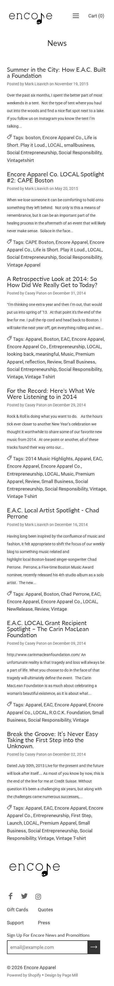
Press (44, 922)
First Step (81, 815)
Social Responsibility (80, 152)
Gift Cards (17, 909)
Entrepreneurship (67, 346)
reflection (35, 362)
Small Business (79, 362)
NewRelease (20, 609)
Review (54, 362)
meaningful (47, 354)
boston (32, 137)
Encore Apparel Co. (62, 137)
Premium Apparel (58, 823)
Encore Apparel (72, 242)
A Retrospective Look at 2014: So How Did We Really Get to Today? (52, 281)
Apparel (33, 339)
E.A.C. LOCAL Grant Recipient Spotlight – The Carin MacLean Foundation (48, 629)
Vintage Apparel (23, 265)
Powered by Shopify (24, 975)
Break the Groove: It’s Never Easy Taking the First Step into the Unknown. (52, 740)
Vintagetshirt (20, 160)
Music (67, 354)
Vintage (15, 377)
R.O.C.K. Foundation (69, 712)
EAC (65, 339)
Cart (96, 16)
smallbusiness (79, 145)
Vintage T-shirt (40, 377)
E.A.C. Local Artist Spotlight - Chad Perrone (53, 513)
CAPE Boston (39, 242)
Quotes (45, 909)
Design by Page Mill (61, 975)
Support (15, 922)
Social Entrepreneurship (32, 152)
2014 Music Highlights (49, 458)
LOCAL (55, 145)
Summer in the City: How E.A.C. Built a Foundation (56, 72)
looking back (20, 354)
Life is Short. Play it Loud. (59, 249)
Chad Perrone (75, 594)
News (57, 43)
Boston (51, 339)
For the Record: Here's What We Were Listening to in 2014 (51, 393)
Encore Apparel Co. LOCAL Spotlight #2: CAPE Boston (55, 177)
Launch (14, 823)
